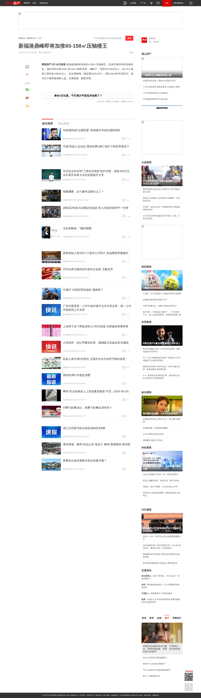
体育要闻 (146, 322)
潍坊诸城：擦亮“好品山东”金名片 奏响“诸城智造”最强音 (96, 444)
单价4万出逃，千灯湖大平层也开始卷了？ (78, 95)
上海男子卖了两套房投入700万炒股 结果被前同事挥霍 (95, 326)
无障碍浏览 (44, 3)
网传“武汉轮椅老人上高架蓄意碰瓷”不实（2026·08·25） (97, 391)
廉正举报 (147, 686)
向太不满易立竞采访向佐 (153, 434)
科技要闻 (146, 447)
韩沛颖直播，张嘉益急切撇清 (155, 428)
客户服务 (106, 686)
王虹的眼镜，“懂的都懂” (77, 228)
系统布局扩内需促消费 (76, 375)
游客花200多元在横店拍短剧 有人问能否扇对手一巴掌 (95, 207)
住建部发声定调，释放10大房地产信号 (159, 81)
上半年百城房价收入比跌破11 (155, 93)
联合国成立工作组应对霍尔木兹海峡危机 (160, 667)
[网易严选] (143, 3)
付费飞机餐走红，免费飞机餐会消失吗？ (87, 407)
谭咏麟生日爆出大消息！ (153, 440)
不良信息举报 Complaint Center (131, 686)
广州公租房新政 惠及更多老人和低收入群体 (161, 87)
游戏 (144, 618)
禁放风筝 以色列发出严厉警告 (155, 652)
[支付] (151, 3)
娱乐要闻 (146, 392)
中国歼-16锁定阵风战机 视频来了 (83, 289)
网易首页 (27, 3)
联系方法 (90, 686)
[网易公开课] (134, 3)
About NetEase (72, 686)
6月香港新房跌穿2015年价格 (155, 99)
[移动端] (125, 3)
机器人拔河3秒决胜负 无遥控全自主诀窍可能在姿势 (94, 358)
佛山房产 (146, 54)
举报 (131, 52)
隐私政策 (114, 686)
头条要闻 (146, 162)
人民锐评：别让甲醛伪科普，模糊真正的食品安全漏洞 (96, 342)
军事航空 (176, 618)
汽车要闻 (146, 509)
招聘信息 (98, 686)
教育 (151, 618)
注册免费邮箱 (178, 3)
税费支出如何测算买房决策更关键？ (85, 460)
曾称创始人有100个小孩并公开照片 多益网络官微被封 (95, 253)
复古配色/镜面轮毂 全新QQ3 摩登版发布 (160, 563)
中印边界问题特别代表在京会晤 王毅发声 (88, 269)
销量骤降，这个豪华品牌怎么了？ (83, 191)
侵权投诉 (155, 686)
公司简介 (82, 686)
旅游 (159, 618)
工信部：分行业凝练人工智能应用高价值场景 (162, 293)
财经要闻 (146, 266)
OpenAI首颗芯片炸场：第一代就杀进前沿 (160, 474)
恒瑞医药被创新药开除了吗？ (155, 300)
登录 (167, 3)
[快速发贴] (27, 67)
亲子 (167, 618)
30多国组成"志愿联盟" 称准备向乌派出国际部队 (92, 130)
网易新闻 (152, 38)
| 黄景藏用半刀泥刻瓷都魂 (157, 593)
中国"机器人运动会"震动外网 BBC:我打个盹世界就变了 (96, 146)
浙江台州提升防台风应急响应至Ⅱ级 (84, 428)
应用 (34, 3)
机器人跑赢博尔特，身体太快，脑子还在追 (161, 480)
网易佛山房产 (32, 38)
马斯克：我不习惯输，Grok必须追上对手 (160, 487)
